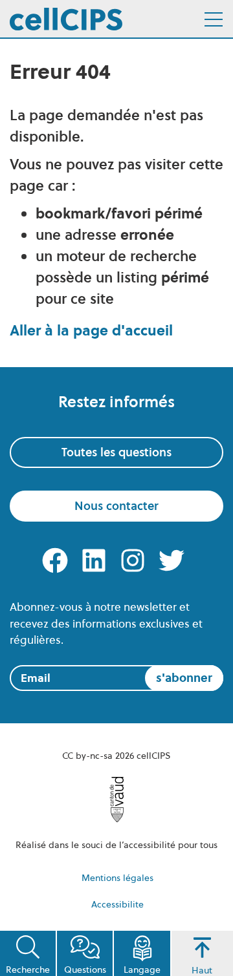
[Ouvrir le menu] (213, 19)
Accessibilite (117, 904)
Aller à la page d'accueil (91, 330)
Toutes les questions (116, 452)
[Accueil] (66, 19)
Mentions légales (117, 877)
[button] (28, 953)
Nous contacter (116, 506)
